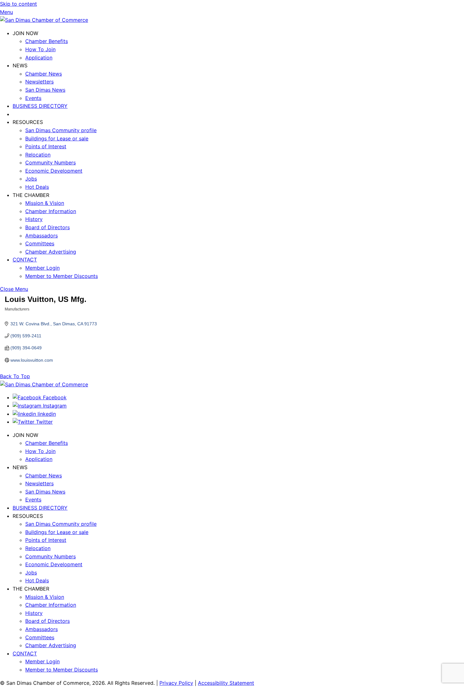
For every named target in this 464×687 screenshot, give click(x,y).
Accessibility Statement (226, 683)
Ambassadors (41, 235)
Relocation (38, 154)
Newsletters (39, 81)
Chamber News (43, 74)
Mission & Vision (44, 203)
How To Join (40, 49)
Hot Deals (37, 187)
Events (33, 98)
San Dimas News (45, 90)
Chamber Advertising (50, 251)
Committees (39, 243)
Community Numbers (50, 162)
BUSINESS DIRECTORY (40, 106)
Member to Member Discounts (61, 276)
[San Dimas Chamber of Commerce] (44, 20)
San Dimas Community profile (61, 130)
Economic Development (53, 171)
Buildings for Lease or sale (56, 138)
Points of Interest (45, 146)
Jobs (31, 178)
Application (38, 57)
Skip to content (18, 4)
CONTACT (25, 259)
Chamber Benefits (46, 41)
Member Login (42, 268)
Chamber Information (50, 211)
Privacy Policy (176, 683)
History (34, 219)
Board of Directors (47, 227)
